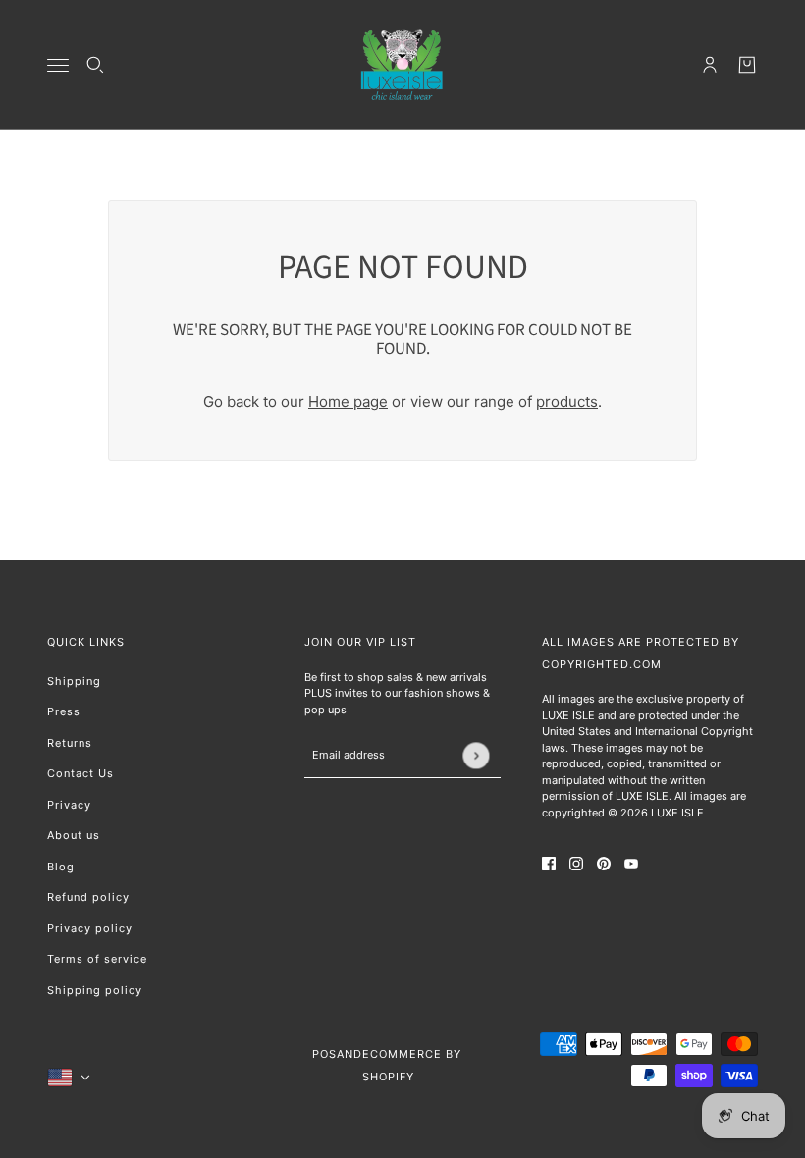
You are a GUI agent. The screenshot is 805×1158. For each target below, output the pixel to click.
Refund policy (88, 897)
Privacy (69, 805)
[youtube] (631, 863)
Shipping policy (94, 990)
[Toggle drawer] (58, 65)
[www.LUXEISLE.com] (402, 65)
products (567, 402)
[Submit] (475, 755)
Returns (69, 743)
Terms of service (97, 959)
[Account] (710, 65)
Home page (348, 402)
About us (73, 835)
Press (63, 711)
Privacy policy (90, 928)
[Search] (95, 65)
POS (324, 1054)
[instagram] (576, 863)
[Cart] (747, 65)
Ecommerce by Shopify (411, 1065)
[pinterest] (603, 863)
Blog (61, 866)
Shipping (74, 681)
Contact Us (80, 773)
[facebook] (549, 863)
